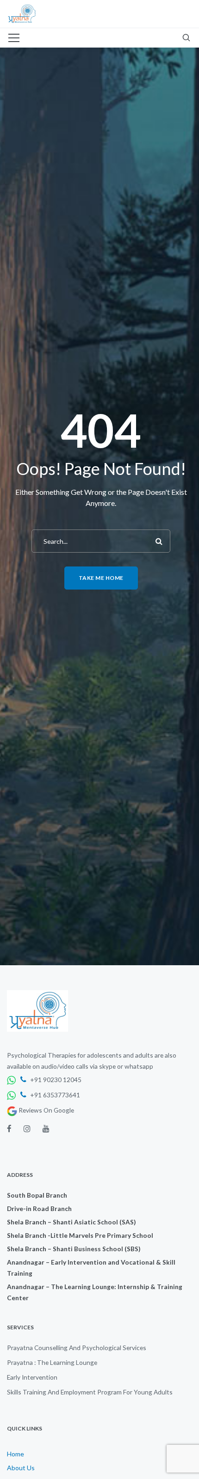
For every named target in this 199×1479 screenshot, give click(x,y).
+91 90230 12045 (55, 1079)
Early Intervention (32, 1377)
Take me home (101, 577)
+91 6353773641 (54, 1095)
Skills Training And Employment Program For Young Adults (90, 1392)
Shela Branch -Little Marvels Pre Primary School (80, 1235)
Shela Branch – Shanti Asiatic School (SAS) (71, 1222)
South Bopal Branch (37, 1195)
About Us (21, 1468)
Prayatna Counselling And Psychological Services (76, 1347)
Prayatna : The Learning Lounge (52, 1362)
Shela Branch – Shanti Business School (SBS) (73, 1249)
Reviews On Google (45, 1110)
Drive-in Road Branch (39, 1208)
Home (15, 1454)
